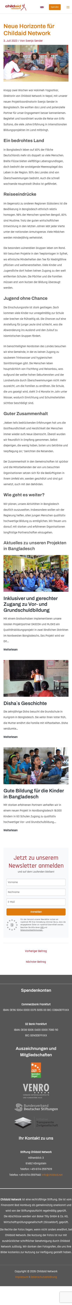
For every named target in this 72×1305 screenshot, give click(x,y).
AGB (42, 927)
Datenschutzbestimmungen (31, 930)
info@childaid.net (52, 1175)
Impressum (21, 1277)
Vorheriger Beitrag (36, 951)
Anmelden (36, 912)
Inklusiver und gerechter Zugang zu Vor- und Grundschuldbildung (30, 604)
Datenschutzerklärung (43, 1277)
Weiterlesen (10, 649)
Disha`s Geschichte (25, 703)
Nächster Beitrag (36, 962)
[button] (42, 7)
